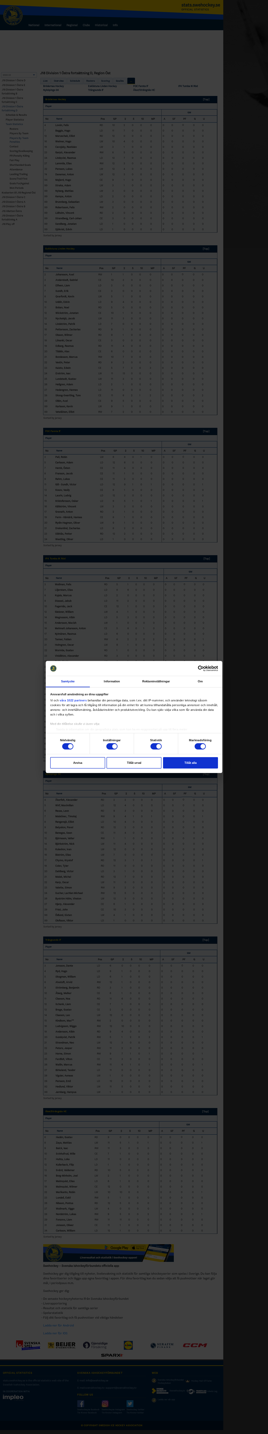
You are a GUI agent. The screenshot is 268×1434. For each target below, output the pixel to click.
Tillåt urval (134, 762)
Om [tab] (200, 681)
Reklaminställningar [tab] (156, 681)
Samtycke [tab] (68, 681)
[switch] (112, 746)
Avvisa (77, 762)
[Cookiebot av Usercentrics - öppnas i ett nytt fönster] (201, 668)
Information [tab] (112, 681)
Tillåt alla (190, 762)
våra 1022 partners (73, 700)
